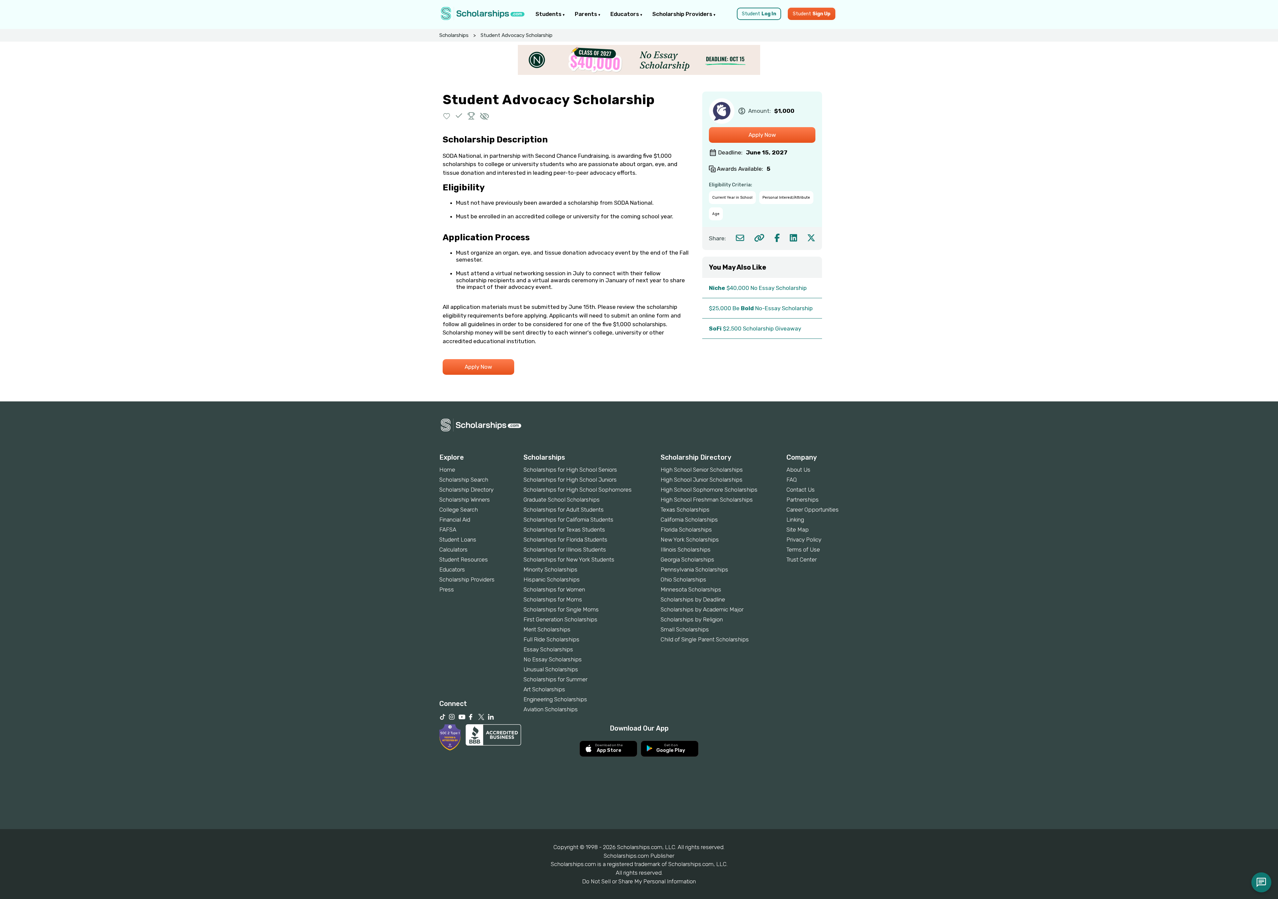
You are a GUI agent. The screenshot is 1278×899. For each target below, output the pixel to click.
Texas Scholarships (685, 509)
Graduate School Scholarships (562, 499)
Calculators (453, 549)
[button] (447, 116)
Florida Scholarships (686, 529)
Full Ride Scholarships (551, 639)
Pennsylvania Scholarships (694, 569)
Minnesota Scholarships (691, 589)
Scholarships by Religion (692, 619)
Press (446, 589)
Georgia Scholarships (687, 559)
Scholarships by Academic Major (702, 609)
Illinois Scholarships (686, 549)
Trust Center (801, 559)
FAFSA (447, 529)
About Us (798, 469)
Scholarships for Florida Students (565, 539)
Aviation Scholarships (551, 709)
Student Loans (457, 539)
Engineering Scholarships (555, 699)
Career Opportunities (812, 509)
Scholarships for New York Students (569, 559)
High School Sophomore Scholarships (709, 489)
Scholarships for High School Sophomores (578, 489)
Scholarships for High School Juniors (570, 479)
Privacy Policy (803, 539)
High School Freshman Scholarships (707, 499)
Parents (586, 14)
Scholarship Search (463, 479)
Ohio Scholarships (683, 579)
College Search (458, 509)
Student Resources (463, 559)
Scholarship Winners (464, 499)
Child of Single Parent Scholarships (705, 639)
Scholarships (454, 35)
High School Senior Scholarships (702, 469)
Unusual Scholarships (551, 669)
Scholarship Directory (466, 489)
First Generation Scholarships (560, 619)
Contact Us (800, 489)
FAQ (791, 479)
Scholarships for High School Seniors (570, 469)
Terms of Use (803, 549)
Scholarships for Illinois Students (565, 549)
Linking (795, 519)
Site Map (797, 529)
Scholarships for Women (554, 589)
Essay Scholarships (548, 649)
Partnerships (802, 499)
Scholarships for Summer (555, 679)
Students (549, 14)
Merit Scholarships (547, 629)
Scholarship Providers (683, 14)
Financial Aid (454, 519)
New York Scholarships (690, 539)
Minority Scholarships (550, 569)
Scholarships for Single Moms (561, 609)
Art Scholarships (544, 689)
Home (447, 469)
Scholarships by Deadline (693, 599)
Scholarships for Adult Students (564, 509)
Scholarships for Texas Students (564, 529)
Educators (625, 14)
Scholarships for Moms (553, 599)
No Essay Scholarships (553, 659)
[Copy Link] (759, 238)
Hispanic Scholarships (552, 579)
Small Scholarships (685, 629)
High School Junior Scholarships (702, 479)
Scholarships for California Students (568, 519)
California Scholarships (689, 519)
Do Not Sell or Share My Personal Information (639, 881)
